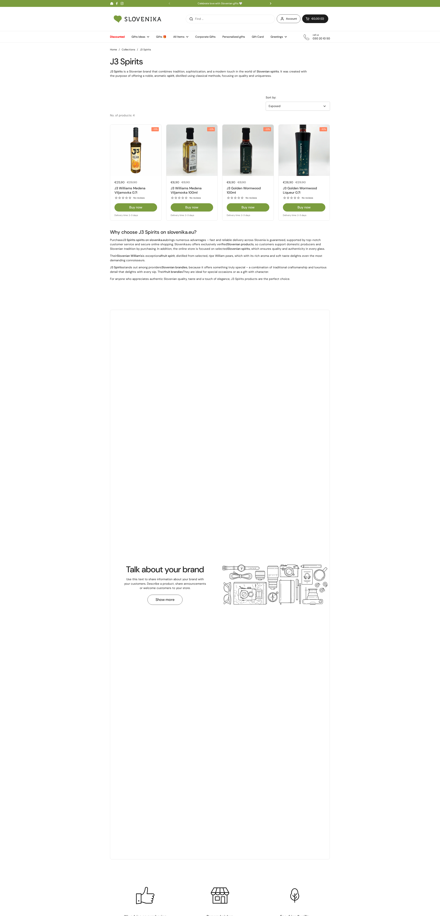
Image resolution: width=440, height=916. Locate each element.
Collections (128, 49)
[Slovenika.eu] (137, 19)
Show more (165, 599)
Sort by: (271, 97)
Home (113, 49)
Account (291, 18)
